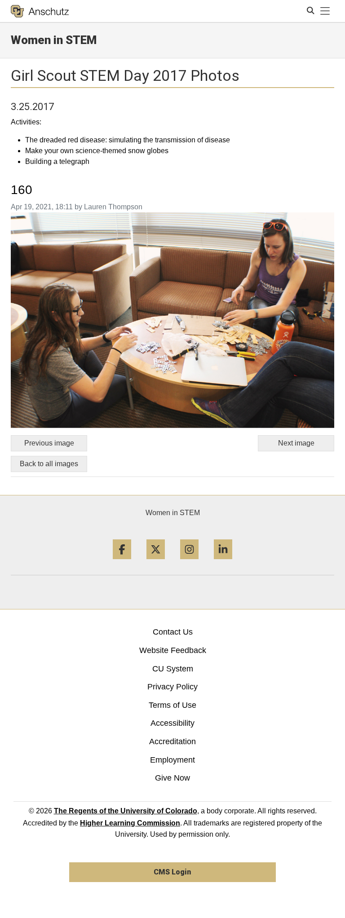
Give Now (172, 777)
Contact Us (173, 631)
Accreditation (172, 741)
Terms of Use (172, 705)
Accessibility (172, 723)
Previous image (49, 443)
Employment (172, 759)
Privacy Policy (172, 686)
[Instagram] (189, 562)
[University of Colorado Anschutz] (40, 11)
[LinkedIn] (223, 562)
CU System (172, 668)
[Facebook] (122, 562)
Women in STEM (173, 512)
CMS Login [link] (172, 872)
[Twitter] (156, 562)
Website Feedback (172, 650)
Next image (296, 443)
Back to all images (49, 464)
